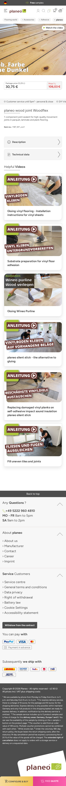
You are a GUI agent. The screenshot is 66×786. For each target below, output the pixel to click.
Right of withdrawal (18, 597)
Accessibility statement (21, 613)
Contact (10, 551)
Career (9, 556)
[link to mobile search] (43, 10)
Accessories (29, 20)
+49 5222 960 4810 (20, 511)
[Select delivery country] (5, 2)
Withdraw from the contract (20, 625)
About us (10, 541)
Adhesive (45, 20)
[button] (5, 2)
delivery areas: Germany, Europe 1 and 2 (40, 717)
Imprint (9, 561)
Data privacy (13, 592)
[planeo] (42, 767)
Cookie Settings (16, 608)
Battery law (12, 602)
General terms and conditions (25, 587)
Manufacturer (14, 546)
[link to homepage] (18, 11)
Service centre (14, 582)
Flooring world (10, 20)
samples (37, 2)
